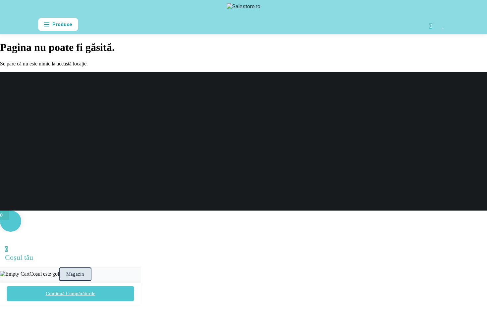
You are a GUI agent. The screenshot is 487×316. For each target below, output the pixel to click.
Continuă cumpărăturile (70, 293)
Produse (62, 24)
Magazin (75, 274)
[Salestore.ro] (243, 9)
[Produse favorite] (443, 24)
